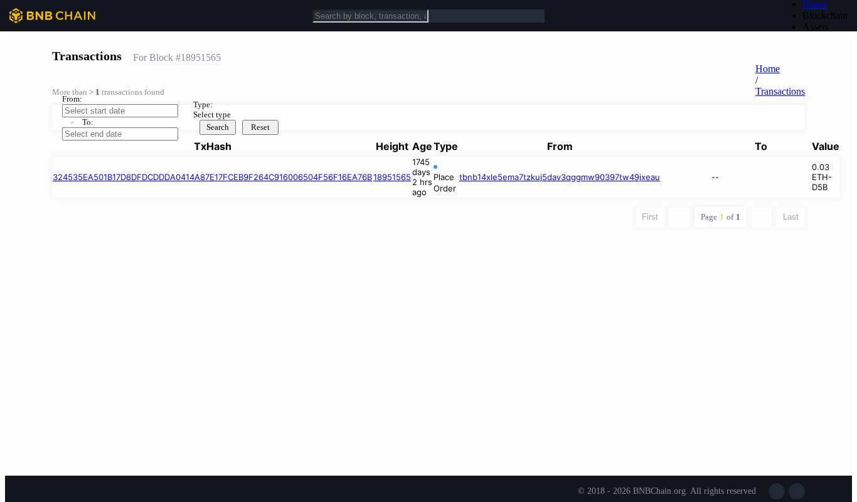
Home (767, 68)
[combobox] (274, 115)
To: (87, 122)
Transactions (780, 91)
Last (791, 217)
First (650, 217)
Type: (203, 104)
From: (72, 99)
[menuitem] (825, 15)
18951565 (392, 177)
